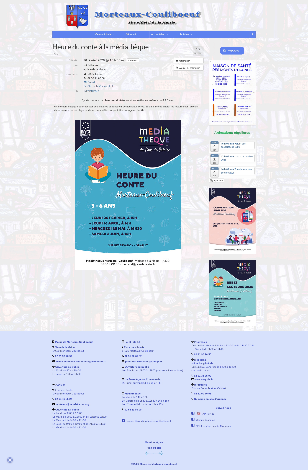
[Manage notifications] (10, 460)
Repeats (134, 60)
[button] (253, 34)
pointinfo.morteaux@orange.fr (143, 361)
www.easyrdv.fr (203, 379)
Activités (184, 34)
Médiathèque (91, 91)
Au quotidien (158, 34)
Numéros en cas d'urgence (210, 398)
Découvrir (131, 34)
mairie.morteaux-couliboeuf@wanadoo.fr (80, 361)
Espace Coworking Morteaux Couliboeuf (148, 421)
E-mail (91, 82)
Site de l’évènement (99, 86)
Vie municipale (103, 34)
